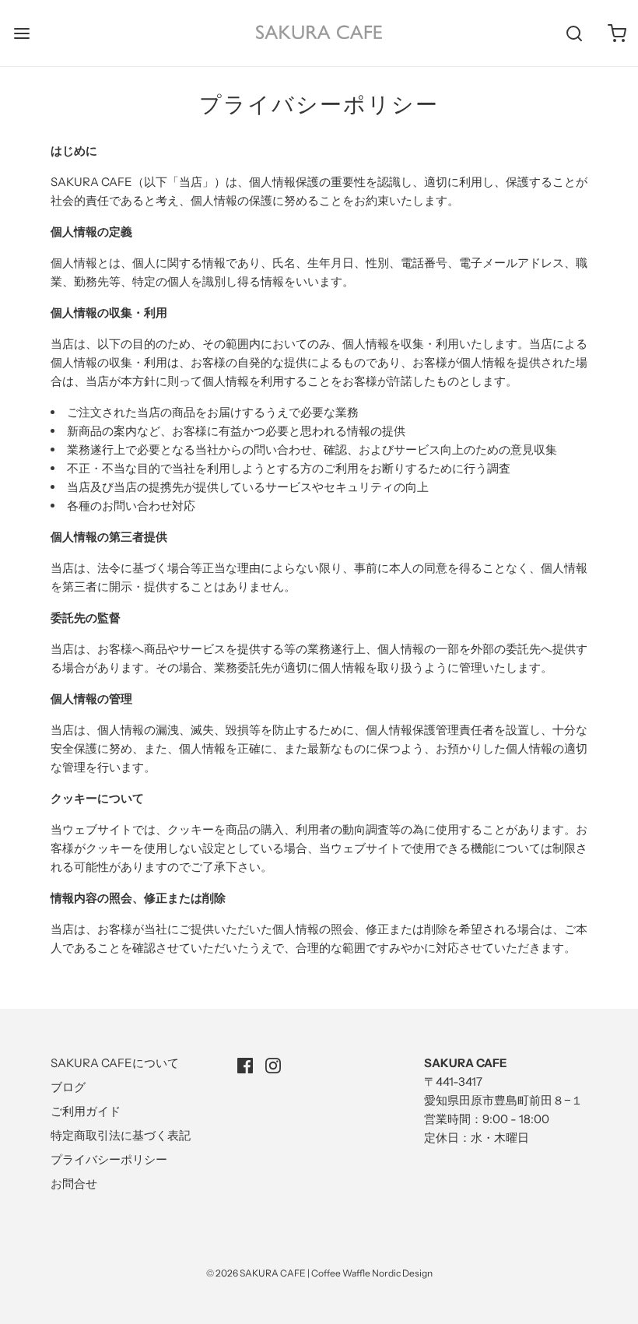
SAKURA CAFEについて (115, 1062)
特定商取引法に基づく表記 (121, 1135)
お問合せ (74, 1183)
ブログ (68, 1087)
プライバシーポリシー (109, 1159)
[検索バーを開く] (573, 33)
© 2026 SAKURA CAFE (256, 1273)
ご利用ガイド (86, 1111)
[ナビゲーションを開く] (21, 33)
